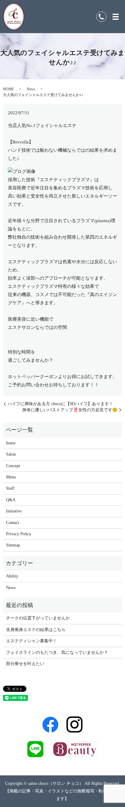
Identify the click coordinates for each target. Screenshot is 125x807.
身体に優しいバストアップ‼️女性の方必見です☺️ (69, 410)
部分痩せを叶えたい (25, 663)
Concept (13, 466)
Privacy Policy (18, 534)
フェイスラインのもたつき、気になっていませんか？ (57, 652)
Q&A (10, 500)
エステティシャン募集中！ (31, 641)
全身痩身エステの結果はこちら (36, 629)
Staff (10, 488)
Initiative (14, 511)
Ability (12, 576)
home (10, 443)
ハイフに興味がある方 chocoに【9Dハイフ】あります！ (60, 404)
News (31, 89)
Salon (11, 454)
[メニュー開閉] (116, 17)
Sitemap (13, 545)
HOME (8, 89)
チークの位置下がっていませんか (38, 618)
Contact (12, 522)
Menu (11, 477)
